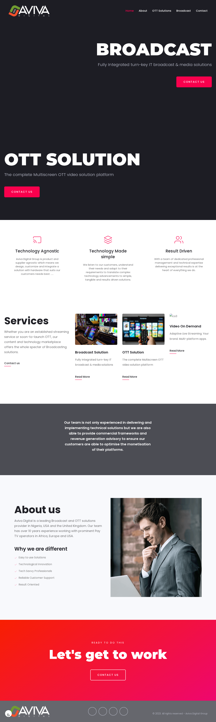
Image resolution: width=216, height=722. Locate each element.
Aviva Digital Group (196, 713)
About (143, 11)
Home (130, 11)
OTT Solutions (161, 11)
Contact (202, 11)
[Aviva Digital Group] (29, 10)
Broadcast (183, 11)
